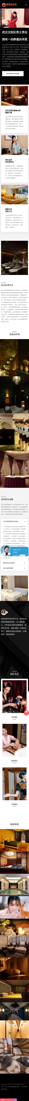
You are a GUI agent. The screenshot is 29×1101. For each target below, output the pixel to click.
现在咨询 (22, 556)
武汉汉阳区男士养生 (12, 47)
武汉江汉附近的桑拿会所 (11, 1091)
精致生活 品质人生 (8, 210)
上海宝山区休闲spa (4, 1091)
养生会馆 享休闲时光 (9, 161)
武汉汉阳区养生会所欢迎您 (12, 73)
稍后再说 (15, 556)
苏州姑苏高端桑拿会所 (19, 1091)
